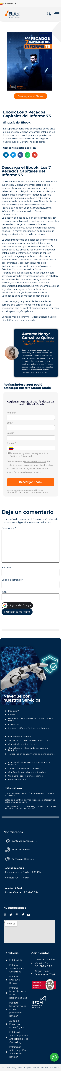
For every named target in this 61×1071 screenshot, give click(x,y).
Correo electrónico (12, 580)
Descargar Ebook (30, 482)
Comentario (9, 528)
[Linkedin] (5, 914)
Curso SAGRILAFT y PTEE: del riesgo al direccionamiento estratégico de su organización (30, 807)
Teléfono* (11, 443)
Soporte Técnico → (22, 849)
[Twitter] (11, 914)
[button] (6, 155)
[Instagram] (16, 914)
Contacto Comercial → (24, 841)
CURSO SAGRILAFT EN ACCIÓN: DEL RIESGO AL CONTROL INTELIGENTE (29, 794)
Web (4, 592)
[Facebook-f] (22, 914)
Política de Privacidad (35, 461)
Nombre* (11, 412)
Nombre (7, 567)
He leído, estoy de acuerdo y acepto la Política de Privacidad (28, 455)
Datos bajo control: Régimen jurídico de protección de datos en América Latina (30, 801)
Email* (10, 422)
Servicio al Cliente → (23, 859)
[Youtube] (28, 914)
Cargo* (10, 433)
